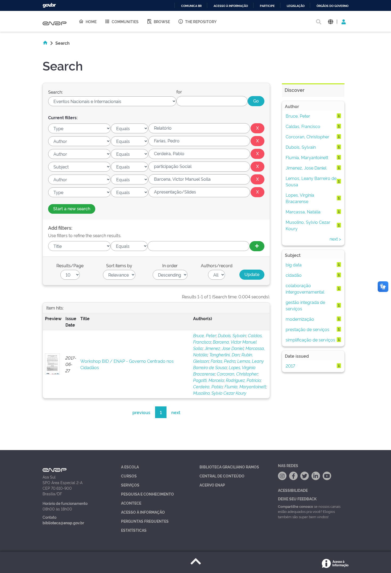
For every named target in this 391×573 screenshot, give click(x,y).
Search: (55, 92)
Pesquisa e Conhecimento (147, 493)
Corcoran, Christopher (237, 374)
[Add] (256, 246)
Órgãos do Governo (332, 6)
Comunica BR (191, 6)
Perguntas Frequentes (145, 520)
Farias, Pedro (223, 361)
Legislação (296, 6)
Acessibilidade (293, 490)
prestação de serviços (307, 329)
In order (170, 265)
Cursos (129, 475)
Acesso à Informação (143, 511)
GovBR (49, 5)
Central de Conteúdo (221, 475)
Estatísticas (134, 530)
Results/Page (70, 265)
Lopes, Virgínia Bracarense (300, 198)
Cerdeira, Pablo (208, 386)
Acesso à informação (231, 6)
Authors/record (216, 265)
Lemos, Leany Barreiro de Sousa (311, 181)
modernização (300, 319)
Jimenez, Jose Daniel (224, 348)
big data (294, 264)
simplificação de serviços (310, 340)
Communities (125, 21)
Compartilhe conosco (295, 506)
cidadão (294, 275)
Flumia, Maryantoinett (245, 386)
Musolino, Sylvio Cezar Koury (219, 393)
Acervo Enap (212, 484)
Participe (267, 6)
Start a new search (71, 208)
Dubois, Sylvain (232, 335)
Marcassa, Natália (303, 212)
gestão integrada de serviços (305, 305)
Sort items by (119, 265)
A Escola (130, 466)
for (179, 91)
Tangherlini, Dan (224, 354)
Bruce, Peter (204, 335)
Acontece (131, 502)
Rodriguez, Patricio (243, 380)
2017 (290, 366)
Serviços (130, 484)
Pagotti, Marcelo (208, 380)
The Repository (201, 21)
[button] (330, 21)
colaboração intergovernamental (305, 288)
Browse (162, 21)
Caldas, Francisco (303, 126)
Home (91, 21)
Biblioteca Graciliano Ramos (229, 466)
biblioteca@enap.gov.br (63, 522)
